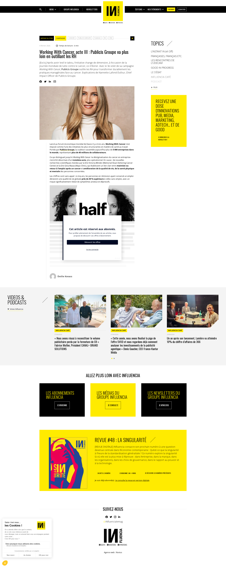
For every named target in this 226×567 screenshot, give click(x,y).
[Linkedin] (50, 81)
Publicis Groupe (67, 149)
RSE (111, 38)
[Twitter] (45, 81)
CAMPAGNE (60, 38)
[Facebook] (40, 81)
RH (105, 38)
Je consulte (113, 405)
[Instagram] (115, 517)
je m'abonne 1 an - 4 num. (128, 473)
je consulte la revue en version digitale (132, 480)
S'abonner (171, 9)
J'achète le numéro (103, 473)
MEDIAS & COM (47, 38)
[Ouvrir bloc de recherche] (40, 9)
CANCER (72, 38)
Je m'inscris (164, 405)
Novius (119, 552)
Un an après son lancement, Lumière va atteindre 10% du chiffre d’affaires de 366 (192, 340)
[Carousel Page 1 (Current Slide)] (111, 358)
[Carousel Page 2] (114, 358)
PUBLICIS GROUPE (84, 38)
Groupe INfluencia (71, 9)
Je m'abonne (62, 405)
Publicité (97, 38)
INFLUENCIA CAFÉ (63, 330)
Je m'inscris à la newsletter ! (163, 138)
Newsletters (91, 9)
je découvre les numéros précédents (158, 473)
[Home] (113, 12)
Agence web (109, 552)
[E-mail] (55, 81)
